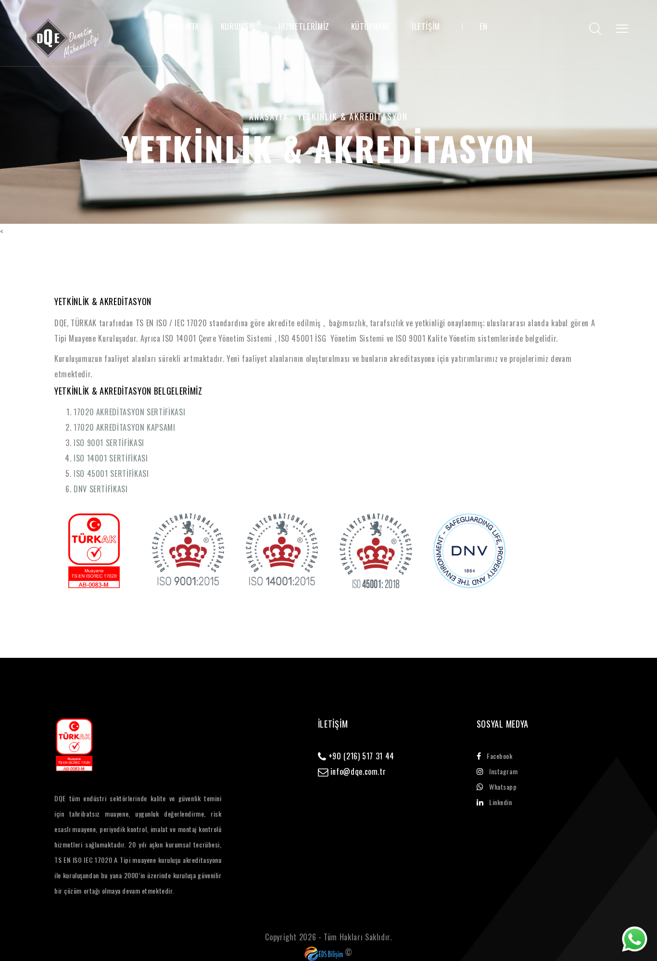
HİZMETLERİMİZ (303, 26)
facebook (499, 756)
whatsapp (503, 787)
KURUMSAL (239, 26)
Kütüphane (371, 26)
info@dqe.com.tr (357, 771)
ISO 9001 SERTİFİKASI (109, 442)
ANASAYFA (183, 26)
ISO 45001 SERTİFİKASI (111, 473)
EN (484, 26)
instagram (503, 771)
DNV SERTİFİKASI (101, 489)
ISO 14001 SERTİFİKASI (111, 458)
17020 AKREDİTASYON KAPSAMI (125, 427)
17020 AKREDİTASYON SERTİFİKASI (129, 412)
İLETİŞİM (426, 26)
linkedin (500, 802)
